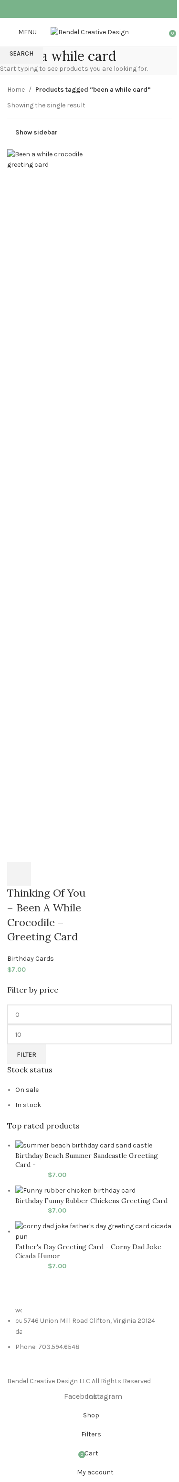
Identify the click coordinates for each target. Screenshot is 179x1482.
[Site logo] (90, 32)
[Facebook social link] (83, 9)
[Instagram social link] (96, 9)
